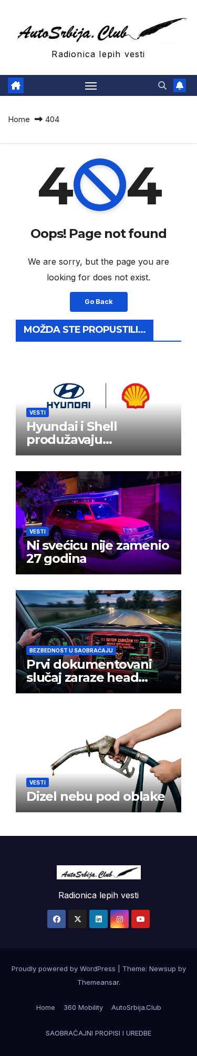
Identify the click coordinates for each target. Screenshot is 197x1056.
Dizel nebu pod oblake (95, 796)
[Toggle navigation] (90, 85)
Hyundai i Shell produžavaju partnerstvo (71, 439)
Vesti (37, 412)
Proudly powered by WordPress (65, 968)
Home (19, 119)
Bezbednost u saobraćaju (71, 650)
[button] (162, 85)
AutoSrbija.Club (136, 1007)
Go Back (99, 302)
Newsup (162, 968)
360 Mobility (83, 1007)
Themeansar (98, 982)
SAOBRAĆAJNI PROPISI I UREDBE (98, 1033)
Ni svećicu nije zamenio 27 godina (97, 552)
